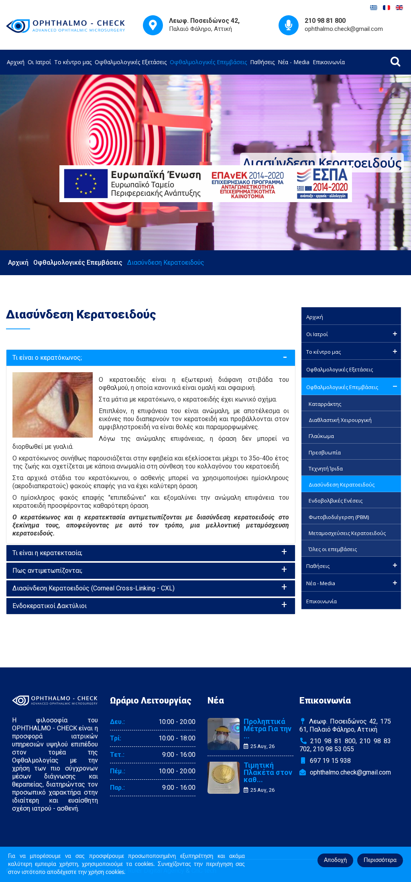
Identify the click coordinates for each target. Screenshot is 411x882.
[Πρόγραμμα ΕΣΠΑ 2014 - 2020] (205, 183)
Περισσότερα (380, 860)
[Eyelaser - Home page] (66, 25)
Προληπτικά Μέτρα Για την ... (267, 729)
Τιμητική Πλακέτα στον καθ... (268, 772)
